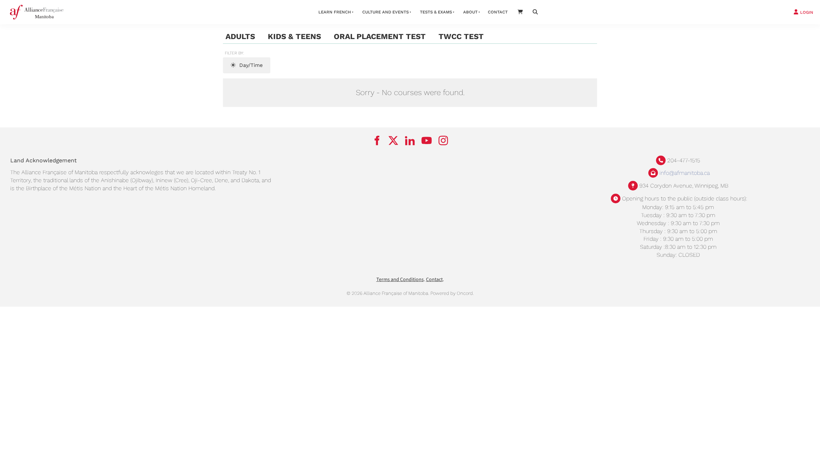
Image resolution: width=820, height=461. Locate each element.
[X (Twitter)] (393, 141)
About (470, 12)
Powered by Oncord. (452, 293)
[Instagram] (443, 141)
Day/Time (250, 65)
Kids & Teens (294, 36)
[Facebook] (377, 141)
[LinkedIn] (410, 141)
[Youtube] (427, 141)
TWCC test (461, 36)
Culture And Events (385, 12)
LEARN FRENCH (334, 12)
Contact (498, 12)
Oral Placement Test (380, 36)
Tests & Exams (436, 12)
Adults (240, 36)
